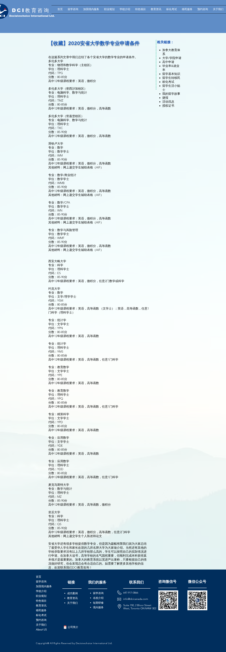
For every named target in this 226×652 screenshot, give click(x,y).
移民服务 (41, 610)
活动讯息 (168, 102)
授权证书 (168, 105)
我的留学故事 (171, 94)
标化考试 (168, 82)
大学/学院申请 (171, 58)
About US (41, 629)
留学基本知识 (171, 74)
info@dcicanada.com (135, 598)
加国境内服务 (44, 586)
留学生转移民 (171, 78)
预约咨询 (41, 620)
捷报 (165, 98)
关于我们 (41, 624)
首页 (38, 576)
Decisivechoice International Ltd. (32, 15)
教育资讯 (41, 605)
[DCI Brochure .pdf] (65, 628)
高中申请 (168, 62)
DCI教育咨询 (31, 10)
